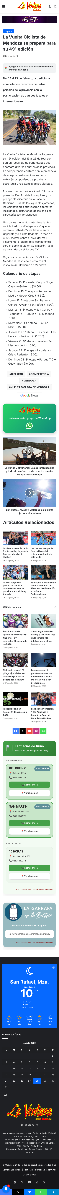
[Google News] (29, 395)
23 (53, 1074)
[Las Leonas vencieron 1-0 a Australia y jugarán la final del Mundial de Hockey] (15, 538)
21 (37, 1074)
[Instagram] (33, 1125)
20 (29, 1074)
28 (37, 1081)
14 (37, 1068)
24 (6, 1081)
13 (29, 1068)
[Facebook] (22, 1125)
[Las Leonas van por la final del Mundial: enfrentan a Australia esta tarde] (43, 538)
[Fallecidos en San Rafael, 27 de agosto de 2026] (15, 699)
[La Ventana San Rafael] (29, 6)
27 (29, 1081)
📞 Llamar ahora (29, 785)
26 (22, 1081)
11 (14, 1068)
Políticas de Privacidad (34, 1170)
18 (14, 1074)
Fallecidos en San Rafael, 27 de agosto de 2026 (15, 711)
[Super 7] (29, 19)
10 (6, 1068)
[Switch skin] (49, 7)
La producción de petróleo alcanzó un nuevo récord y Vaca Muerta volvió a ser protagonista (41, 676)
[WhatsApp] (37, 1125)
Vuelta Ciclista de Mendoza (30, 387)
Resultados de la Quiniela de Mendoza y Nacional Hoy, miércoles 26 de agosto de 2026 (15, 637)
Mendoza (29, 380)
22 (45, 1074)
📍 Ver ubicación (29, 793)
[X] (26, 1125)
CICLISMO (17, 374)
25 (14, 1081)
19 (22, 1074)
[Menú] (3, 7)
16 (53, 1068)
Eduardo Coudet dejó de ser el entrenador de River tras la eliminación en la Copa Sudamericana (43, 588)
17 (6, 1074)
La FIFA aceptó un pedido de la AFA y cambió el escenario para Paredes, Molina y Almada (14, 588)
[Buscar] (55, 7)
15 (45, 1068)
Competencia (40, 374)
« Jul (4, 1095)
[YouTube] (29, 1125)
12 (22, 1068)
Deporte (8, 31)
